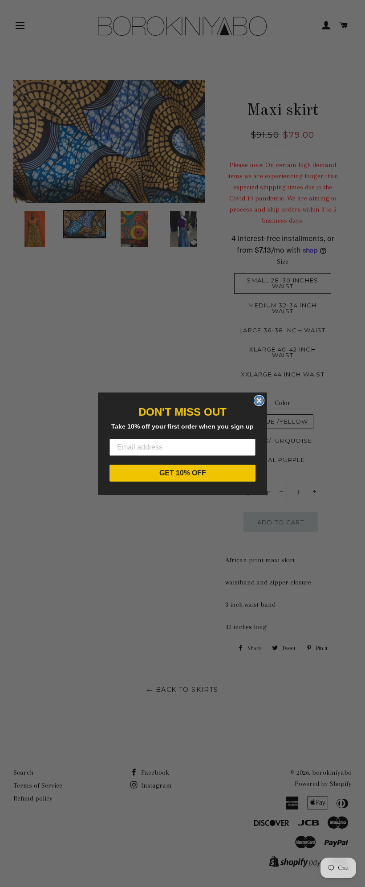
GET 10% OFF (182, 473)
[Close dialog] (259, 400)
